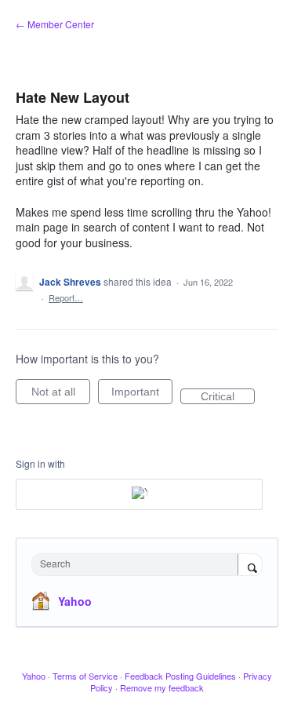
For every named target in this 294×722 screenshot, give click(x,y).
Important (141, 394)
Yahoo (75, 601)
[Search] (250, 565)
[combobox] (138, 564)
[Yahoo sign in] (139, 494)
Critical (228, 397)
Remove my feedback (162, 687)
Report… (66, 297)
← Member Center (55, 24)
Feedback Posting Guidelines (180, 675)
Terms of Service (85, 675)
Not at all (60, 394)
